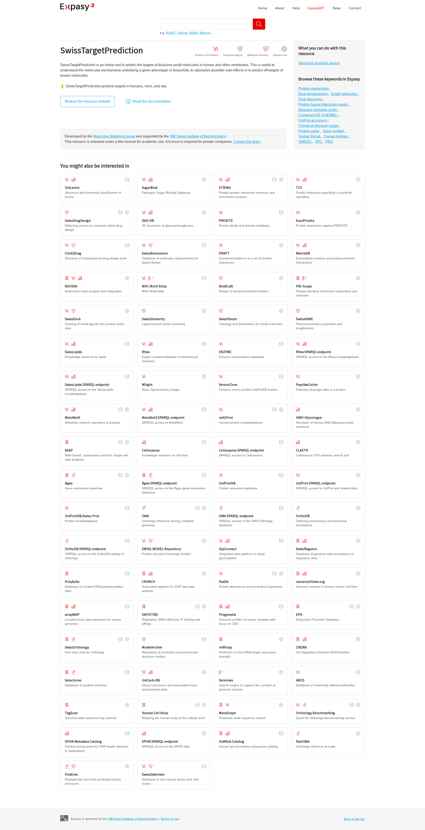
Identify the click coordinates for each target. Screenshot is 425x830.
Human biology (336, 136)
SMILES (305, 141)
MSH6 (193, 32)
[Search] (259, 24)
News (337, 8)
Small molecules (344, 94)
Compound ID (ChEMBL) (318, 115)
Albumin (205, 32)
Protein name (309, 131)
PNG (329, 141)
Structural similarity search (319, 63)
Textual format (309, 136)
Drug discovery (310, 99)
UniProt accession (313, 120)
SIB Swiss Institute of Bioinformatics (133, 818)
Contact (355, 8)
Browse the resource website (87, 101)
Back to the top (354, 819)
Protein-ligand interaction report (323, 104)
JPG (319, 141)
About (279, 8)
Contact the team (247, 141)
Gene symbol (334, 131)
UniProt (182, 32)
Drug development (313, 94)
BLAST (170, 32)
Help (296, 8)
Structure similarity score (318, 110)
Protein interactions (314, 88)
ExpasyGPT (316, 8)
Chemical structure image (318, 126)
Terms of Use (169, 818)
